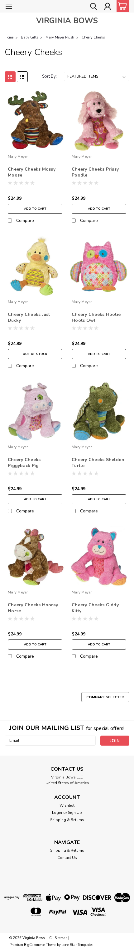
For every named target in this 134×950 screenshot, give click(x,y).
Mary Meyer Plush (59, 37)
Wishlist (67, 805)
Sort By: (49, 76)
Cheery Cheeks (93, 37)
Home (9, 37)
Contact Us (67, 857)
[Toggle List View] (22, 76)
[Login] (107, 7)
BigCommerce (34, 944)
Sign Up (75, 812)
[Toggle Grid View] (10, 76)
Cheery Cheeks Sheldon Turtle (98, 463)
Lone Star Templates (77, 944)
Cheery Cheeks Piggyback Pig (24, 463)
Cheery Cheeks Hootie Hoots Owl (96, 317)
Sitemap (61, 938)
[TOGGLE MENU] (8, 7)
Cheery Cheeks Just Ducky (29, 317)
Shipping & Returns (67, 819)
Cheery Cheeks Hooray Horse (33, 608)
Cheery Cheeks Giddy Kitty (95, 608)
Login (57, 812)
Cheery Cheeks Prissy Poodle (95, 172)
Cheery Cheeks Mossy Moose (31, 172)
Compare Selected (105, 697)
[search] (93, 7)
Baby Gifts (29, 37)
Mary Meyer (18, 156)
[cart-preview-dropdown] (121, 6)
